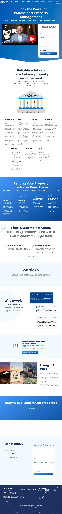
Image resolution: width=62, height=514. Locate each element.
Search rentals (47, 489)
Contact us (54, 490)
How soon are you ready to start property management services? (48, 45)
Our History (37, 1)
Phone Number (42, 37)
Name (41, 29)
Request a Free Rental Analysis (30, 352)
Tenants (23, 1)
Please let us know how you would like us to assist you (43, 462)
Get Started (6, 214)
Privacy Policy (31, 506)
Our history (54, 489)
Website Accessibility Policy (53, 512)
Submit (48, 53)
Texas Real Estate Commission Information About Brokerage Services (31, 508)
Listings (28, 1)
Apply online (47, 490)
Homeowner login (41, 496)
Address (41, 41)
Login (58, 1)
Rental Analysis (51, 1)
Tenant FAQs (47, 491)
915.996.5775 (11, 450)
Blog (32, 1)
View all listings (31, 408)
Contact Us (43, 1)
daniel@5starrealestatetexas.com (42, 512)
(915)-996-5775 (32, 491)
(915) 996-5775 (24, 491)
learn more (21, 214)
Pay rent (46, 492)
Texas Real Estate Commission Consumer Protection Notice (31, 507)
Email (41, 33)
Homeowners (16, 1)
